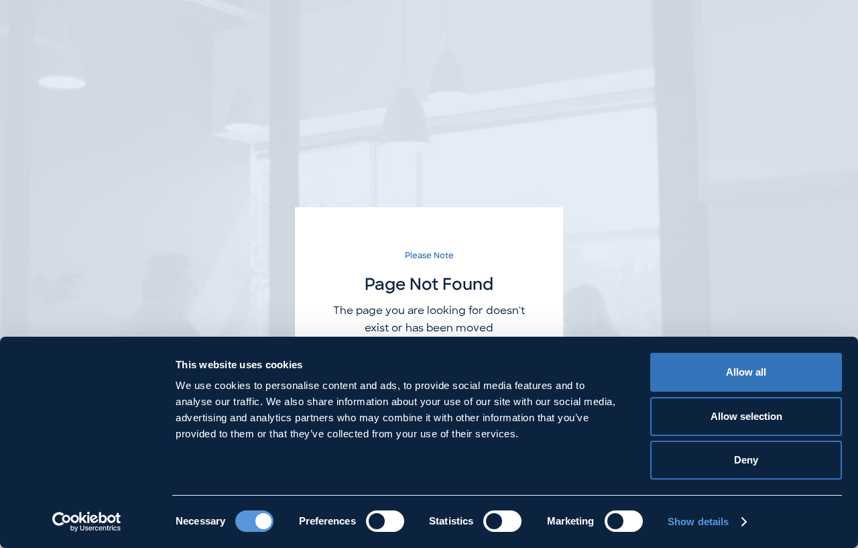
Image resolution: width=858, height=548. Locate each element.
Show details (698, 521)
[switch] (385, 521)
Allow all (746, 372)
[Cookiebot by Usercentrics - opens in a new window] (86, 522)
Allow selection (746, 416)
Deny (746, 459)
